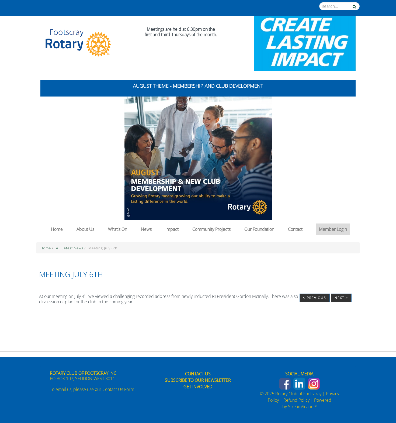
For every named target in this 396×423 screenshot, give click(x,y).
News (146, 229)
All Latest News (70, 248)
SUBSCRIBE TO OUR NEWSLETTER (198, 380)
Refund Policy (296, 400)
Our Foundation (259, 229)
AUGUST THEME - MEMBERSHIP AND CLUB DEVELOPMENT (198, 85)
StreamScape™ (302, 407)
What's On (117, 229)
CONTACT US (198, 374)
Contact (295, 229)
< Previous (314, 297)
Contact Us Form (118, 389)
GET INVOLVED (197, 387)
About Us (85, 229)
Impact (172, 229)
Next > (341, 297)
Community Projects (211, 229)
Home (57, 229)
